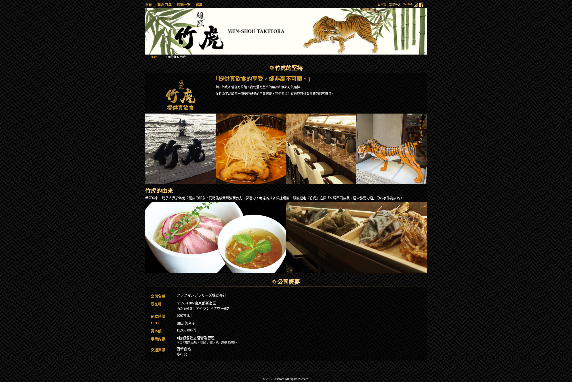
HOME (155, 57)
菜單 (199, 4)
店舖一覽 (183, 4)
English (408, 4)
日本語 (382, 4)
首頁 (148, 4)
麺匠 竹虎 (164, 4)
